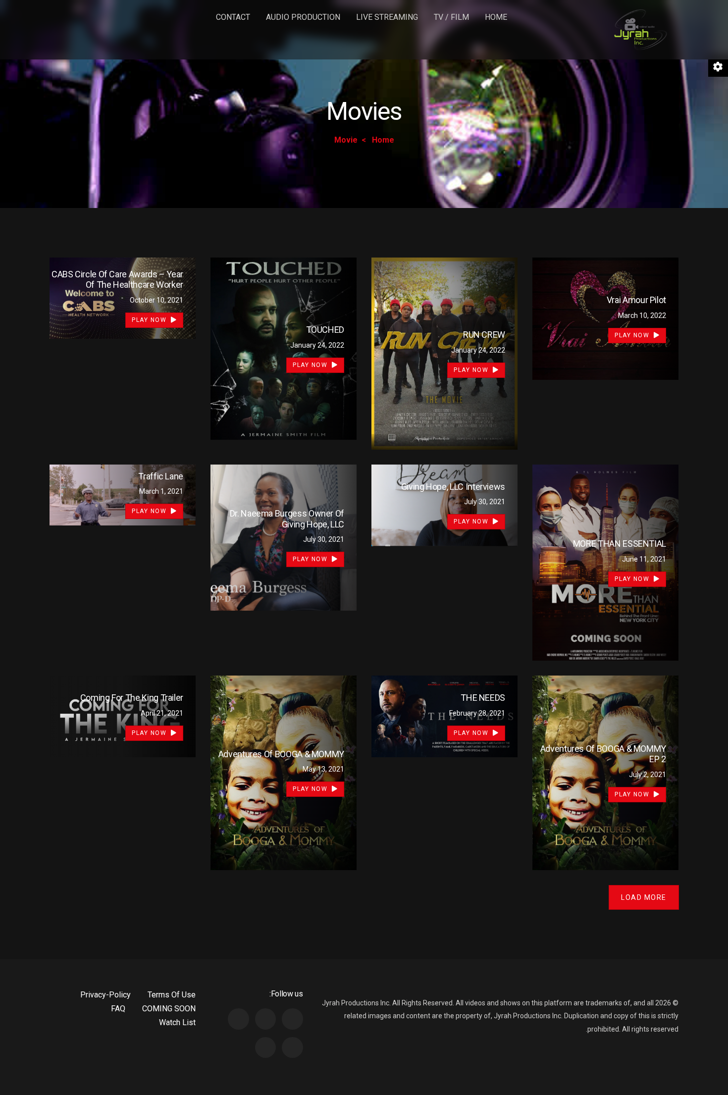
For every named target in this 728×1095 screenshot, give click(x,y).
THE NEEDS (483, 697)
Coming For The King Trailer (131, 697)
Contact (233, 17)
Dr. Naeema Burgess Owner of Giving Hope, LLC (287, 518)
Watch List (177, 1022)
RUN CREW (484, 334)
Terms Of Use (172, 994)
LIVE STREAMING (387, 17)
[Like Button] (554, 317)
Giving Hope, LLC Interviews (453, 486)
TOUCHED (325, 329)
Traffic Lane (160, 476)
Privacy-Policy (105, 994)
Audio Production (303, 17)
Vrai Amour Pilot (636, 300)
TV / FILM (451, 17)
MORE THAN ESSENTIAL (619, 543)
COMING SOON (169, 1008)
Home (496, 17)
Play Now (633, 335)
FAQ (118, 1008)
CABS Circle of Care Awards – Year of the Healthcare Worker (117, 279)
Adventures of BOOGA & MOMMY (281, 754)
